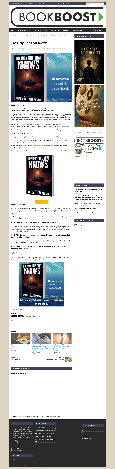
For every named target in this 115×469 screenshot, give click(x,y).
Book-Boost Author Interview (39, 48)
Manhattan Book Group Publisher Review (87, 213)
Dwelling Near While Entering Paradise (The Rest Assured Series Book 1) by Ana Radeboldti (61, 347)
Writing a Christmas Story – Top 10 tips (87, 204)
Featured (50, 48)
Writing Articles (24, 30)
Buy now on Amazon (41, 202)
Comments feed (86, 436)
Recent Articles (81, 185)
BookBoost (26, 48)
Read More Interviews (16, 309)
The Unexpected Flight (50, 430)
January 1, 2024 (79, 201)
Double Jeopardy (51, 428)
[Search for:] (95, 3)
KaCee (37, 436)
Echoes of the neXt (46, 436)
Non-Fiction (77, 30)
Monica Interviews (53, 30)
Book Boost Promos (25, 36)
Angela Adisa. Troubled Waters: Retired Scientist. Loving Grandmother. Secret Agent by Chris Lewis (41, 347)
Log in (84, 430)
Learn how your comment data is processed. (47, 416)
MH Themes (43, 465)
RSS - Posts (15, 448)
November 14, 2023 (80, 210)
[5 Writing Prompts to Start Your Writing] (20, 338)
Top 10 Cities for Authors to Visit (85, 208)
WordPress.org (86, 438)
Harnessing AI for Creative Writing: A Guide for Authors (88, 190)
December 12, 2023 (80, 205)
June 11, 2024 (17, 48)
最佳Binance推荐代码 (40, 439)
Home (13, 30)
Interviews (37, 30)
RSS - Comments (17, 450)
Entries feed (85, 433)
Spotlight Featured (62, 48)
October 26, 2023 (80, 215)
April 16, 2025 (79, 193)
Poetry (89, 30)
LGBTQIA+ (98, 30)
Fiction (65, 30)
